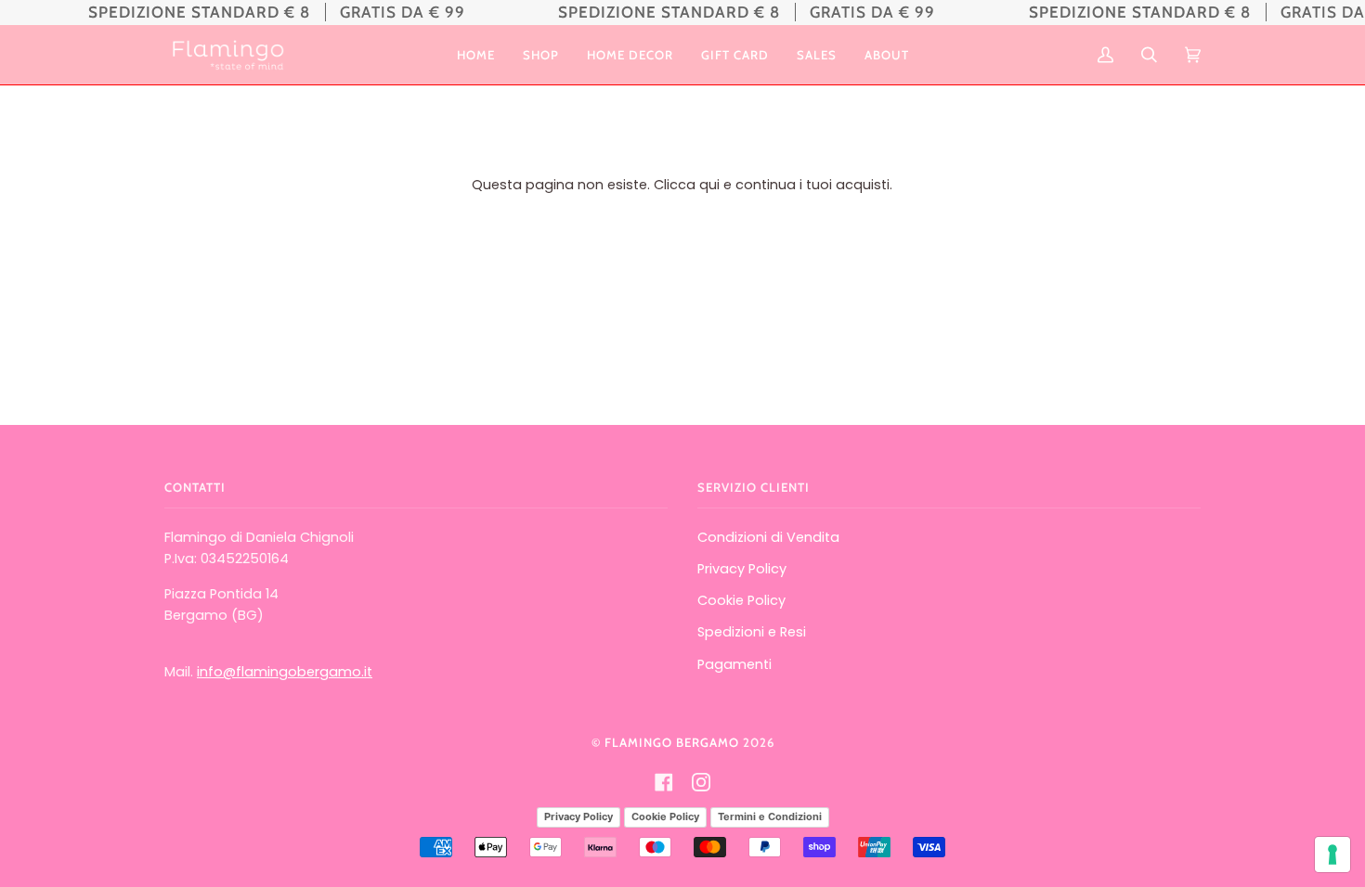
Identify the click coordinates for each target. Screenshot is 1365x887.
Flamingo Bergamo (671, 742)
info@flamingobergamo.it (284, 671)
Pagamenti (734, 664)
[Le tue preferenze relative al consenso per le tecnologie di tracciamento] (1332, 854)
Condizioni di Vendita (768, 537)
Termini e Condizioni (770, 816)
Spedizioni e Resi (751, 632)
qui (709, 184)
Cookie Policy (741, 600)
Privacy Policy (741, 568)
